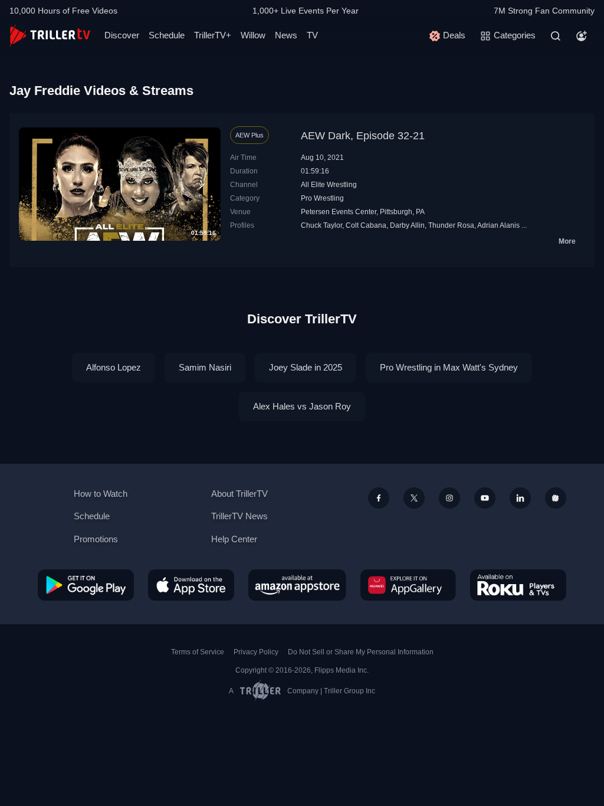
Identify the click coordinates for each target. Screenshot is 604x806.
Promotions (96, 539)
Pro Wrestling (322, 198)
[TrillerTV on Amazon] (297, 584)
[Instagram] (449, 498)
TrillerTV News (239, 516)
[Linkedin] (520, 498)
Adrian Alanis (498, 225)
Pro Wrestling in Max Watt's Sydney (449, 367)
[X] (414, 498)
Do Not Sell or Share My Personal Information (361, 652)
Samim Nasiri (205, 367)
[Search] (556, 36)
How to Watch (100, 494)
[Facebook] (378, 498)
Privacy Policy (256, 652)
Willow (253, 35)
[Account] (582, 36)
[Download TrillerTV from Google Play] (86, 584)
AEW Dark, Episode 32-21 (363, 136)
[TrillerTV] (49, 35)
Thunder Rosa (451, 225)
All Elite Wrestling (329, 185)
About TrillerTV (239, 494)
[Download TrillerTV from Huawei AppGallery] (408, 584)
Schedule (167, 35)
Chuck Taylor (321, 225)
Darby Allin (407, 225)
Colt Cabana (366, 225)
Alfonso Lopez (113, 367)
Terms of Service (197, 652)
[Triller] (555, 498)
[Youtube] (484, 498)
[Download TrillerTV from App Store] (191, 584)
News (286, 35)
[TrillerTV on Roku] (518, 584)
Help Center (234, 539)
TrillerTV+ (212, 35)
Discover (121, 35)
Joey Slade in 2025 (305, 367)
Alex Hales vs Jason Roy (302, 406)
